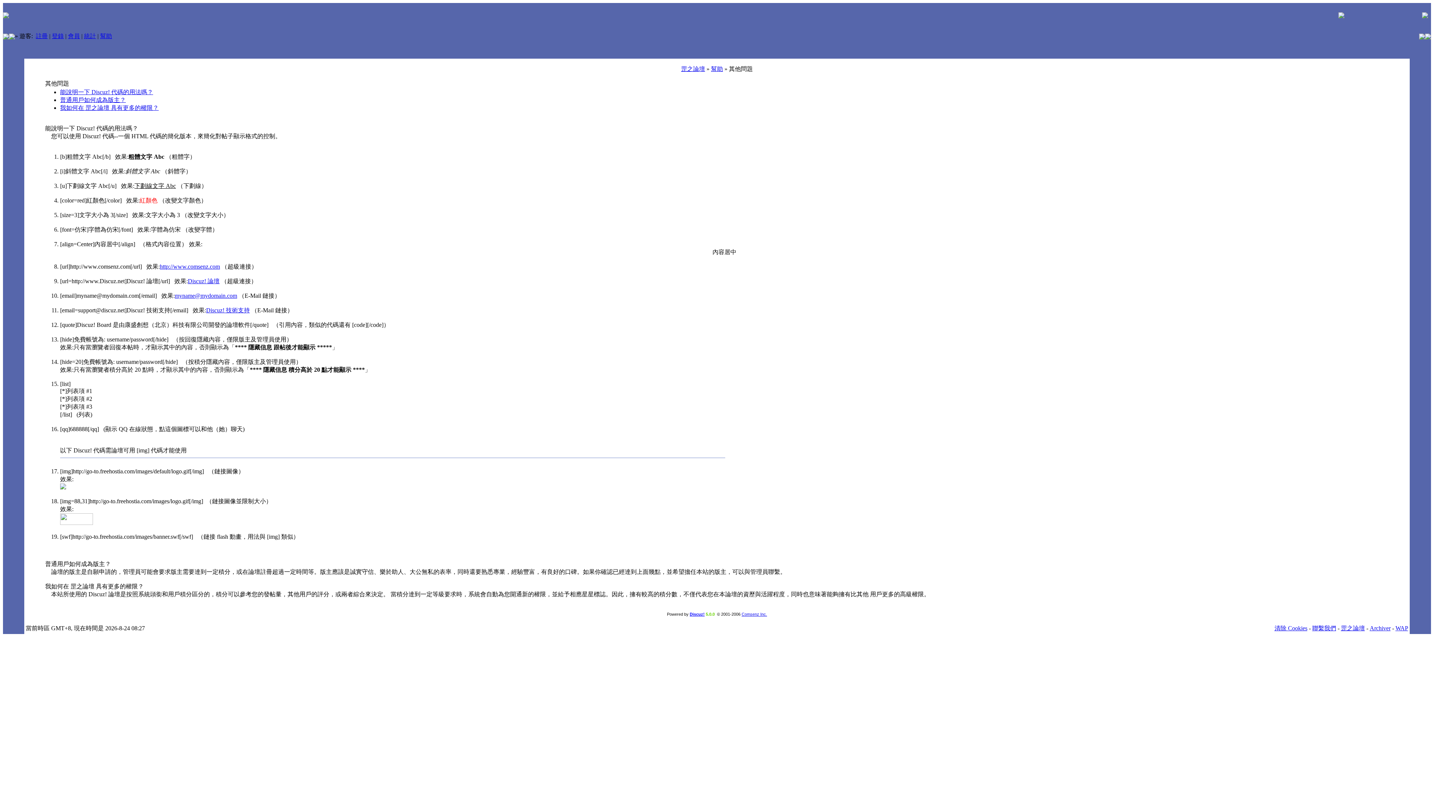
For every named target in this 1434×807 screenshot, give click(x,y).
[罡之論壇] (6, 37)
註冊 (42, 36)
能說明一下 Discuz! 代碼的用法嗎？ (106, 92)
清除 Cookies (1291, 628)
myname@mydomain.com (206, 296)
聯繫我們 (1324, 628)
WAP (1402, 628)
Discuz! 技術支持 (228, 310)
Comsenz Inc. (754, 614)
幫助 (106, 36)
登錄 (58, 36)
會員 (74, 36)
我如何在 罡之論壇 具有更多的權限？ (109, 108)
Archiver (1380, 628)
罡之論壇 (693, 69)
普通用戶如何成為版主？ (93, 100)
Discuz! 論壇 (204, 281)
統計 (90, 36)
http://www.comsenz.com (190, 266)
